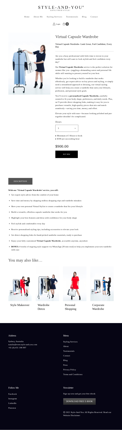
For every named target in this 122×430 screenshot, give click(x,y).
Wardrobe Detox (43, 306)
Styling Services (70, 342)
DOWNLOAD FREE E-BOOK (79, 401)
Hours (58, 122)
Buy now (66, 154)
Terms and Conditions (72, 374)
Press (65, 365)
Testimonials (68, 351)
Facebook (12, 394)
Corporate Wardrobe (98, 306)
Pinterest (12, 408)
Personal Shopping (70, 306)
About (66, 346)
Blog (65, 360)
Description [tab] (20, 181)
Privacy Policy (69, 370)
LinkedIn (12, 403)
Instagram (12, 398)
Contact (66, 356)
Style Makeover (19, 305)
